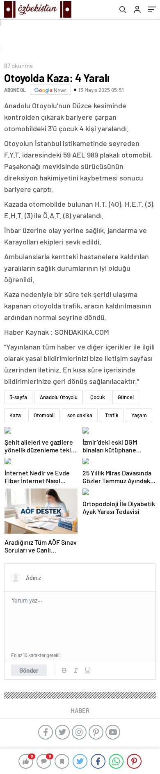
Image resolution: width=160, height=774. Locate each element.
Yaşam (139, 415)
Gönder (29, 670)
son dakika (79, 415)
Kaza (15, 415)
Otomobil (44, 415)
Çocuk (97, 397)
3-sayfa (18, 397)
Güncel (126, 397)
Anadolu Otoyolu (59, 397)
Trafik (112, 415)
